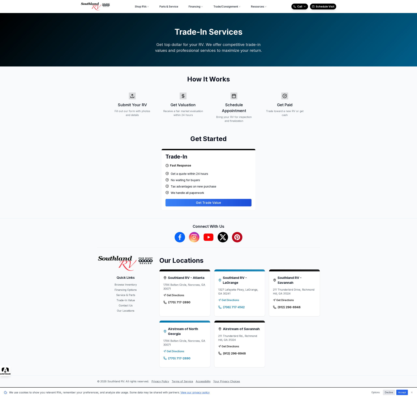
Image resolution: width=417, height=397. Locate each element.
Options (375, 392)
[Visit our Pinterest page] (237, 237)
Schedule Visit (325, 6)
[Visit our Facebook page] (180, 237)
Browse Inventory (126, 284)
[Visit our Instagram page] (194, 237)
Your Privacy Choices (226, 381)
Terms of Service (182, 381)
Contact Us (126, 305)
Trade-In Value (125, 300)
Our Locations (125, 310)
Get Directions (175, 295)
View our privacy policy (195, 392)
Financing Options (126, 289)
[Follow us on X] (223, 237)
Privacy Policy (160, 381)
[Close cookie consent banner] (411, 392)
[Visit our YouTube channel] (208, 237)
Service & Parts (125, 295)
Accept (402, 392)
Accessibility (203, 381)
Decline (389, 392)
